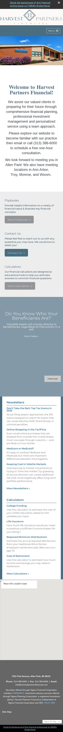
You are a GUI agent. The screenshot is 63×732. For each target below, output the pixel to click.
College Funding (17, 505)
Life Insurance (15, 521)
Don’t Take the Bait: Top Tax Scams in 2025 (29, 409)
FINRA (15, 693)
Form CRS (49, 702)
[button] (53, 30)
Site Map (7, 712)
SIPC (21, 693)
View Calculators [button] (18, 286)
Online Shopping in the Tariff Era (26, 429)
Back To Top (51, 721)
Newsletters (15, 402)
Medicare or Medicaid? (20, 448)
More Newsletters (18, 488)
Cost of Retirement (18, 556)
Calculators (15, 500)
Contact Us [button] (15, 253)
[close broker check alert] (59, 2)
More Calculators (18, 573)
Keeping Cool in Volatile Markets (26, 464)
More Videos (31, 336)
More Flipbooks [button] (18, 219)
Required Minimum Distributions (27, 537)
